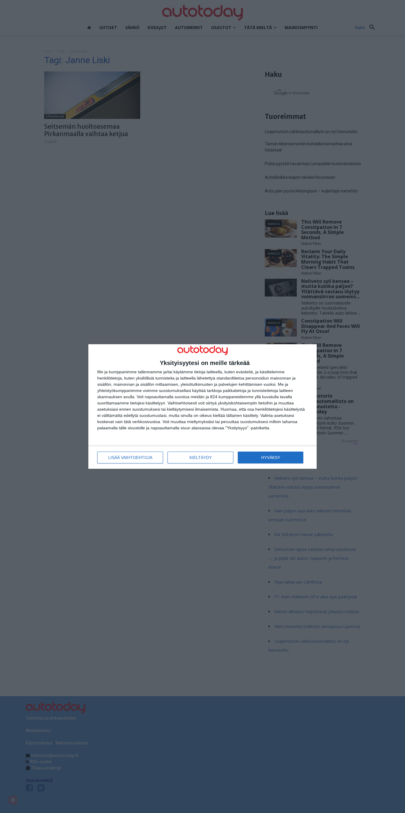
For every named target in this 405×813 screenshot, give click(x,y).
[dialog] (202, 406)
